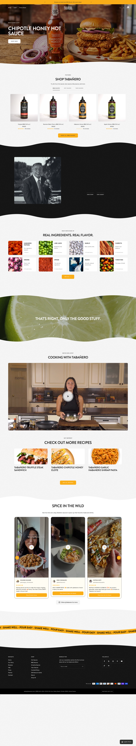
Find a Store (22, 7)
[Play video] (68, 396)
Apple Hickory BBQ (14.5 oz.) (112, 124)
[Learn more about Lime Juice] (64, 243)
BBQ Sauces (56, 88)
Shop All (33, 677)
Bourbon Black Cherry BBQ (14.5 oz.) (53, 124)
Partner (10, 672)
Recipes (10, 665)
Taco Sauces (79, 88)
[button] (17, 558)
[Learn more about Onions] (33, 260)
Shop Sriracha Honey (31, 595)
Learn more (95, 186)
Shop (9, 7)
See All (67, 276)
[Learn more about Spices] (64, 260)
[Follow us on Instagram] (113, 661)
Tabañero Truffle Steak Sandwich (28, 469)
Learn (15, 7)
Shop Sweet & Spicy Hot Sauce (68, 593)
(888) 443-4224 (40, 691)
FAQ (9, 667)
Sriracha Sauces (35, 665)
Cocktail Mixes (35, 670)
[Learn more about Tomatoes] (125, 260)
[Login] (123, 7)
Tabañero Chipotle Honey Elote (67, 469)
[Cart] (127, 8)
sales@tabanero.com (29, 691)
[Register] (82, 666)
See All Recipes (68, 482)
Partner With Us (107, 691)
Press (9, 670)
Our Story (11, 662)
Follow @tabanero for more (69, 602)
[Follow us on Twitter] (109, 661)
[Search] (120, 7)
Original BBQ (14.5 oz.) (24, 124)
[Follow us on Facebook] (104, 661)
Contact (10, 675)
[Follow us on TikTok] (104, 665)
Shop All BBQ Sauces (68, 135)
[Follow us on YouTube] (122, 661)
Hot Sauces (67, 88)
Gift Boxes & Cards (36, 672)
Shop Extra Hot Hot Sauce (104, 595)
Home (9, 660)
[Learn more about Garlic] (94, 243)
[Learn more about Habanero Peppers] (33, 243)
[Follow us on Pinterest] (117, 661)
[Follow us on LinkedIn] (109, 665)
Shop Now (14, 41)
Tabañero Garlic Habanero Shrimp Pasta (102, 469)
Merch (33, 675)
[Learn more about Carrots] (125, 243)
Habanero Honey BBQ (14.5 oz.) (82, 124)
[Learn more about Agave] (94, 260)
